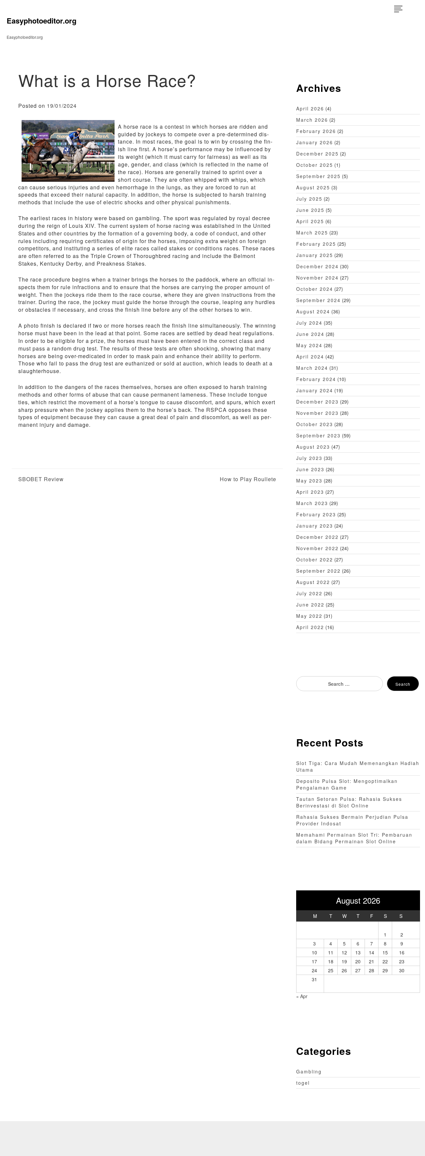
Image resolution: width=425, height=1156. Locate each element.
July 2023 (309, 458)
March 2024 (312, 367)
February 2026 (316, 131)
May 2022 (309, 615)
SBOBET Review (41, 479)
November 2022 (317, 548)
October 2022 (314, 559)
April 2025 (310, 221)
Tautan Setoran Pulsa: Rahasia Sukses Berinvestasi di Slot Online (349, 802)
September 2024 (318, 300)
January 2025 (314, 255)
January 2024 (314, 390)
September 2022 (318, 570)
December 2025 (317, 153)
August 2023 (313, 446)
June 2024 (310, 334)
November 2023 (317, 413)
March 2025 (312, 232)
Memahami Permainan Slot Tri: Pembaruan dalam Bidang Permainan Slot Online (354, 838)
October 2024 (314, 289)
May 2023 (309, 480)
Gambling (309, 1071)
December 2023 (317, 401)
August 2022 (313, 582)
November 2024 (317, 277)
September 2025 (318, 176)
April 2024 (310, 356)
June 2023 (310, 469)
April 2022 (310, 627)
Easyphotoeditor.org (41, 20)
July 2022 (309, 593)
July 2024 (309, 322)
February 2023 (316, 514)
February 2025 (316, 243)
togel (303, 1082)
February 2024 (316, 379)
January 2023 (314, 525)
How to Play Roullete (248, 479)
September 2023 (318, 435)
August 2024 (313, 311)
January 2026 (314, 142)
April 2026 (310, 108)
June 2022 (310, 604)
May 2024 (309, 345)
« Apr (301, 996)
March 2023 (312, 503)
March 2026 (312, 119)
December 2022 (317, 537)
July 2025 (309, 198)
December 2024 (317, 266)
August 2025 (313, 187)
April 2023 (310, 491)
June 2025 (310, 210)
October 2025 (314, 164)
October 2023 (314, 424)
